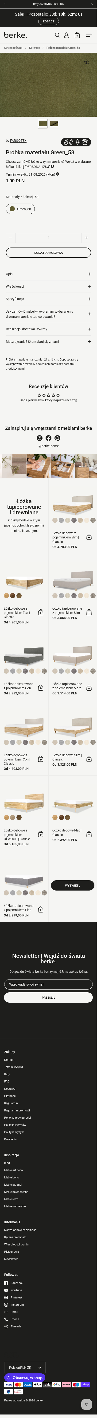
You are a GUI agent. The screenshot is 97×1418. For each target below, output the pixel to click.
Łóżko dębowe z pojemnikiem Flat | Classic (24, 591)
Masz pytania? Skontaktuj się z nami (32, 341)
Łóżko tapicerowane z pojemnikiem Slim (73, 591)
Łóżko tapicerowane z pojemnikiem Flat (24, 886)
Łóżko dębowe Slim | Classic (73, 737)
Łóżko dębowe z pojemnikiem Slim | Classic (73, 516)
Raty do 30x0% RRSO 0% (48, 4)
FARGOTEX (18, 140)
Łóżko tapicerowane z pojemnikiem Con (24, 664)
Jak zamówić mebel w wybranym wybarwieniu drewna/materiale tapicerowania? (39, 314)
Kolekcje (34, 48)
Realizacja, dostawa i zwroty (26, 329)
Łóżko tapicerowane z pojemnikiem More (73, 664)
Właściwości (15, 286)
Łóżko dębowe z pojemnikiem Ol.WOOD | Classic (24, 813)
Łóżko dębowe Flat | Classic (73, 813)
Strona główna (13, 48)
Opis (9, 274)
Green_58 (24, 209)
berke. (39, 1400)
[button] (86, 238)
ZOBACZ (48, 21)
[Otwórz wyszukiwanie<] (57, 34)
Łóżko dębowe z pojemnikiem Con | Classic (24, 737)
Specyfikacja (15, 299)
